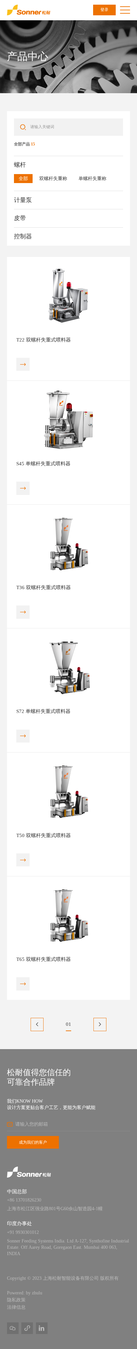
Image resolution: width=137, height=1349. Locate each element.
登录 (104, 9)
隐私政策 (16, 1299)
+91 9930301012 (23, 1232)
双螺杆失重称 (53, 178)
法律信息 (16, 1307)
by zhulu (34, 1292)
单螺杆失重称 (92, 178)
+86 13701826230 (24, 1200)
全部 (23, 178)
